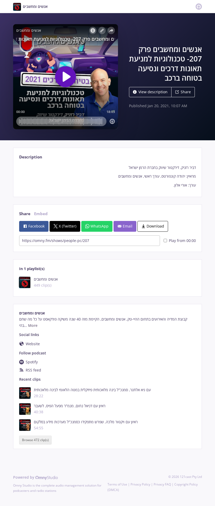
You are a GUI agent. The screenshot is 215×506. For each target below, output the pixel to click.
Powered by (24, 477)
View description (153, 91)
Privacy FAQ (162, 484)
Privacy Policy (140, 484)
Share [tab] (24, 213)
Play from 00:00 (182, 240)
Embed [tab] (41, 213)
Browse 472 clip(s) (35, 440)
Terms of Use (117, 484)
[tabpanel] (107, 176)
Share (186, 91)
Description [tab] (30, 157)
